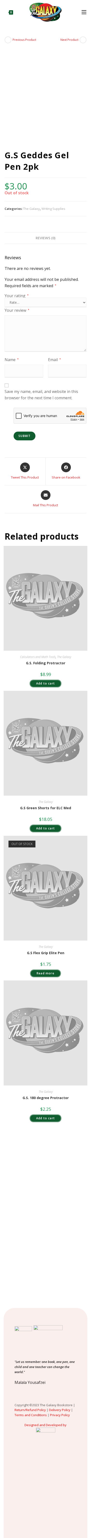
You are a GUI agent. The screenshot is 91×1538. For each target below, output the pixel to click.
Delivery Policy (59, 1410)
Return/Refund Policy (30, 1410)
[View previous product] (8, 39)
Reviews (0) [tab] (45, 238)
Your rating (17, 296)
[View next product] (83, 39)
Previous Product (24, 40)
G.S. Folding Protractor (45, 663)
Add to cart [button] (45, 683)
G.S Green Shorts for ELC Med (45, 808)
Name (12, 359)
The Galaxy (31, 208)
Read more (45, 973)
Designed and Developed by (45, 1425)
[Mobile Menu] (84, 12)
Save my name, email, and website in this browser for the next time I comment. (41, 394)
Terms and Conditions (31, 1415)
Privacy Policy (60, 1415)
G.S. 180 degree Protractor (46, 1097)
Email (54, 359)
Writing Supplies (53, 208)
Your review (17, 310)
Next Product (69, 40)
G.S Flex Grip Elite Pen (45, 953)
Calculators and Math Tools (38, 657)
